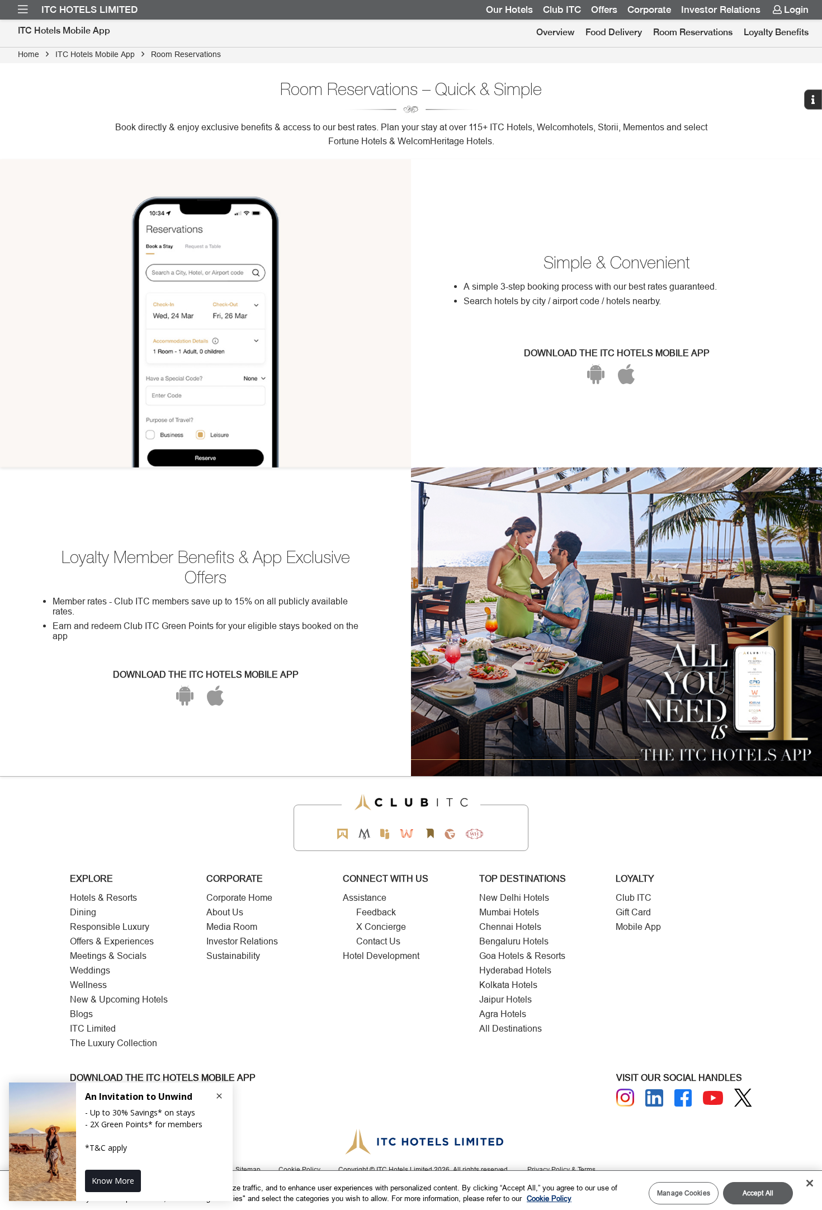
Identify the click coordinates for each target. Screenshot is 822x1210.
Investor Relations (720, 9)
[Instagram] (625, 1098)
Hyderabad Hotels (515, 970)
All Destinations (510, 1028)
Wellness (88, 985)
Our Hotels (509, 9)
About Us (224, 912)
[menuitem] (23, 9)
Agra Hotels (502, 1014)
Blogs (81, 1014)
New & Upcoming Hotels (119, 999)
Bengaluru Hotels (514, 941)
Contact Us (378, 941)
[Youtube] (713, 1098)
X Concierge (381, 927)
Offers (604, 9)
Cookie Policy (549, 1198)
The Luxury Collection (113, 1043)
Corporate (649, 9)
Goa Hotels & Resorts (522, 956)
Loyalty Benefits (776, 32)
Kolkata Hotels (508, 985)
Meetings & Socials (108, 956)
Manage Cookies (683, 1193)
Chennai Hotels (510, 927)
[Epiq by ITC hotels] (384, 834)
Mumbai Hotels (509, 912)
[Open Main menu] (23, 9)
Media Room (231, 927)
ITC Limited (93, 1028)
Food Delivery (613, 32)
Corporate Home (239, 897)
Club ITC (562, 9)
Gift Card (633, 912)
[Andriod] (595, 374)
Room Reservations (693, 32)
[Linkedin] (654, 1098)
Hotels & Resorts (103, 897)
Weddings (90, 970)
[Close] (809, 1183)
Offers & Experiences (112, 941)
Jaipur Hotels (505, 999)
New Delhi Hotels (514, 897)
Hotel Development (381, 956)
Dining (83, 912)
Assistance (364, 897)
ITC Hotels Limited (89, 9)
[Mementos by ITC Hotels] (364, 834)
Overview (555, 32)
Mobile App (638, 927)
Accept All (758, 1193)
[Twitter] (743, 1098)
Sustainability (233, 956)
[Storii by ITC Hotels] (429, 834)
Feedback (376, 912)
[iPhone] (626, 374)
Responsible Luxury (109, 927)
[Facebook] (683, 1098)
